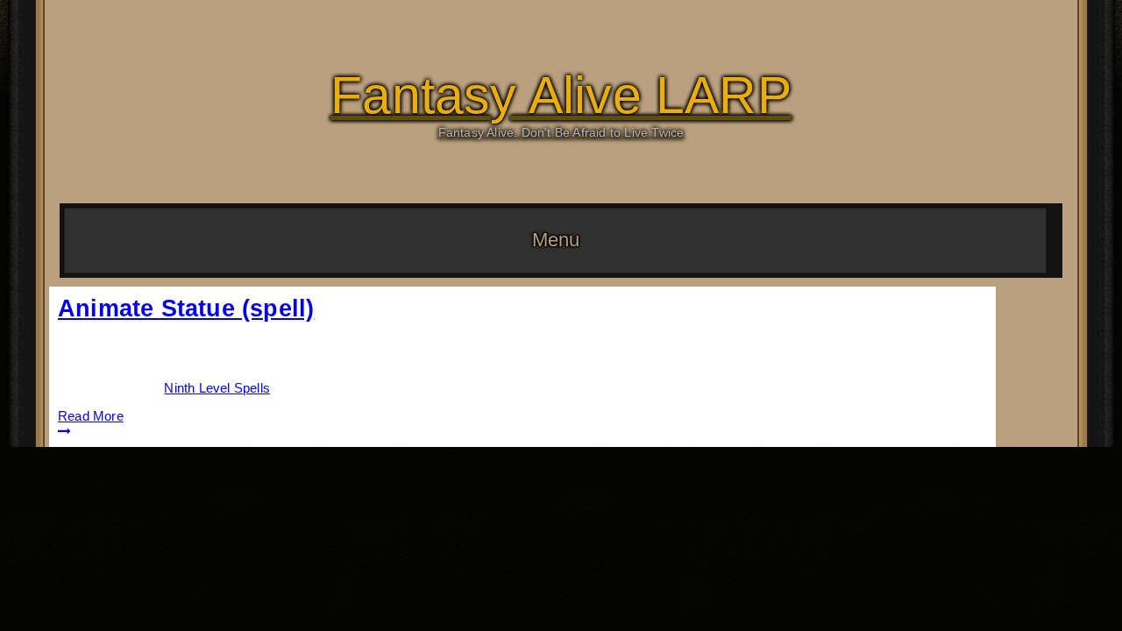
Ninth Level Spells (217, 387)
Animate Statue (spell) (186, 308)
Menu (555, 240)
